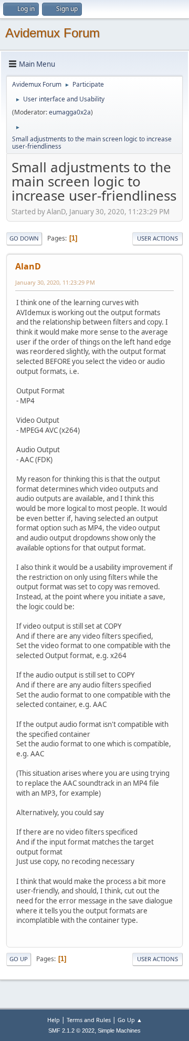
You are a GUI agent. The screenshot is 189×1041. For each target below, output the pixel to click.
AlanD (28, 266)
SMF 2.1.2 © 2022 (71, 1030)
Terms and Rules (89, 1020)
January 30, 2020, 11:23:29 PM (55, 282)
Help (53, 1020)
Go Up (18, 959)
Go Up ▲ (130, 1020)
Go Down (24, 238)
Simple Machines (119, 1030)
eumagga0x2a (70, 112)
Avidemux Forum (52, 33)
